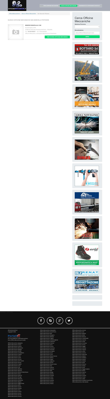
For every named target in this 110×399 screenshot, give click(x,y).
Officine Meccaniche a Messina (15, 370)
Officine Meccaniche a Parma (46, 362)
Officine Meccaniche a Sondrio (15, 388)
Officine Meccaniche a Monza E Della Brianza (18, 372)
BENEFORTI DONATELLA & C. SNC (33, 25)
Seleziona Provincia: (80, 24)
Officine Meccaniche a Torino (46, 377)
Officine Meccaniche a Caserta (79, 340)
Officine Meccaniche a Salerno (79, 372)
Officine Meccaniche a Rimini (78, 370)
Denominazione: (79, 30)
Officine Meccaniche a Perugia (15, 377)
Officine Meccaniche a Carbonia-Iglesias (49, 340)
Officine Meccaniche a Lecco (46, 353)
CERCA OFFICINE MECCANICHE (50, 5)
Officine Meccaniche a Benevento (15, 348)
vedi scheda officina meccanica (57, 37)
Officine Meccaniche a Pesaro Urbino (48, 364)
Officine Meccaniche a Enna (46, 344)
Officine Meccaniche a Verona (46, 382)
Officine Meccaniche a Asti (78, 332)
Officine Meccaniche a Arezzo (14, 344)
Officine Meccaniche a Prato (78, 367)
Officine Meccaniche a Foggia (78, 346)
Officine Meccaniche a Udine (78, 378)
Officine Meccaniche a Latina (78, 351)
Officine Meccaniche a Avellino (15, 346)
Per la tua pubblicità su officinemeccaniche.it (18, 338)
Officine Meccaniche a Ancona (79, 330)
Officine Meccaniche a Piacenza (15, 378)
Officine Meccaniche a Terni (14, 390)
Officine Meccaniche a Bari (46, 333)
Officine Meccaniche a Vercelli (14, 394)
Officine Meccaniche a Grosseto (47, 349)
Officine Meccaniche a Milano (46, 357)
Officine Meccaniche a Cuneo (14, 357)
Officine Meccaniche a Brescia (79, 336)
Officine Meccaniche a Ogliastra (47, 361)
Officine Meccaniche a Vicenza (15, 396)
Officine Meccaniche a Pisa (46, 365)
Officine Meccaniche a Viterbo (46, 383)
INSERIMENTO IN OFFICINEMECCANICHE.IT (89, 5)
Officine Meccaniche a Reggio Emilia (16, 383)
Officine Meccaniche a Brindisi (14, 351)
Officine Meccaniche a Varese (14, 393)
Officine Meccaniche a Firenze (47, 346)
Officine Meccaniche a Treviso (14, 391)
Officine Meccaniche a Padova (79, 361)
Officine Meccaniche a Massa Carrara (48, 356)
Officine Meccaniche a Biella (78, 335)
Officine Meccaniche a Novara (79, 359)
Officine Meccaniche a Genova (79, 348)
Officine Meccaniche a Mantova (15, 369)
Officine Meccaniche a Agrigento (15, 343)
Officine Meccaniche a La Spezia (47, 351)
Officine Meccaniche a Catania (15, 354)
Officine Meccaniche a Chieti (78, 341)
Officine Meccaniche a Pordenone (15, 380)
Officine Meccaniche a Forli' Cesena (16, 361)
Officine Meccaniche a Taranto (47, 375)
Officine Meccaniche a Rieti (46, 370)
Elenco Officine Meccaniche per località (16, 340)
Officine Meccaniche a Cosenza (47, 343)
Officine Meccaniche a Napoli (46, 359)
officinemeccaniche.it (12, 330)
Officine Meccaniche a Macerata (79, 354)
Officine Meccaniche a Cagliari (47, 338)
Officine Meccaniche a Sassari (14, 386)
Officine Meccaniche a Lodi (14, 367)
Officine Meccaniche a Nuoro (14, 373)
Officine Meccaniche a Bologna (15, 349)
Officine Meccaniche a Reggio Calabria (81, 369)
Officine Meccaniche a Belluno (79, 333)
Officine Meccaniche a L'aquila (14, 364)
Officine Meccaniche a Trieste (46, 378)
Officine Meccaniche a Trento (78, 377)
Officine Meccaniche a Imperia (79, 349)
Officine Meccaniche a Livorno (79, 353)
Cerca (87, 36)
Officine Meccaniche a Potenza (47, 367)
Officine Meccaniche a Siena (78, 374)
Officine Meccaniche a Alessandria (48, 330)
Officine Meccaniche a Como (14, 356)
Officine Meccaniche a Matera (79, 356)
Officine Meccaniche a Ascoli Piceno (48, 332)
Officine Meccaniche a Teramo (79, 375)
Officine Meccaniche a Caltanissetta (80, 338)
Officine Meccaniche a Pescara (79, 364)
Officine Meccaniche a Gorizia (14, 362)
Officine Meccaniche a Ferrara (14, 359)
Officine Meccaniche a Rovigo (46, 372)
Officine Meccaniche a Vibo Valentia (80, 382)
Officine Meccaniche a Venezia (47, 380)
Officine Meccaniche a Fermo (78, 344)
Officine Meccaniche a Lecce (14, 365)
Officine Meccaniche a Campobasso (16, 352)
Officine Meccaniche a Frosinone (47, 348)
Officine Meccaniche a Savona (47, 374)
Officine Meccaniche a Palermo (15, 375)
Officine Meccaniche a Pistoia (78, 365)
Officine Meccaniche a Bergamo (47, 335)
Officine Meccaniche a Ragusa (14, 382)
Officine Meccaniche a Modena (79, 357)
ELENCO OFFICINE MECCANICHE (68, 5)
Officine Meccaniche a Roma (14, 385)
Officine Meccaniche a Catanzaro (47, 341)
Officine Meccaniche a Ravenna (47, 369)
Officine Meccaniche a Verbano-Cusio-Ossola (82, 380)
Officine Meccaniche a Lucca (46, 354)
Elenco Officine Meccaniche (29, 13)
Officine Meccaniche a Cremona (79, 343)
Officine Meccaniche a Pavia (78, 362)
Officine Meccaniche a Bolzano (47, 336)
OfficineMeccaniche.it (14, 13)
